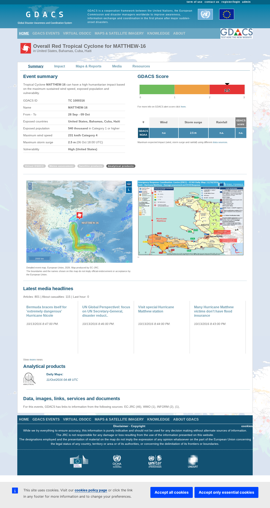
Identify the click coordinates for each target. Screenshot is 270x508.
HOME (24, 33)
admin (246, 1)
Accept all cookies (172, 492)
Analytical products (121, 166)
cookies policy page (91, 490)
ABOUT (179, 33)
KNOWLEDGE (158, 33)
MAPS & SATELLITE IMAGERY (119, 33)
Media (117, 66)
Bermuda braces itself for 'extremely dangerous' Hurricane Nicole (46, 311)
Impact (59, 66)
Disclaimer (120, 426)
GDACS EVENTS (46, 33)
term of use (195, 1)
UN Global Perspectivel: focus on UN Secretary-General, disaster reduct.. (106, 311)
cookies (247, 426)
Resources (141, 66)
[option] (191, 220)
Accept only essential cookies (226, 492)
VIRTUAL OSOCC (77, 33)
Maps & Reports (88, 66)
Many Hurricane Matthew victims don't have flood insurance (214, 311)
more (33, 359)
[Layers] (129, 184)
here (183, 106)
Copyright (138, 426)
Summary (35, 66)
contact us (212, 1)
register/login (230, 1)
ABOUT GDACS (186, 419)
